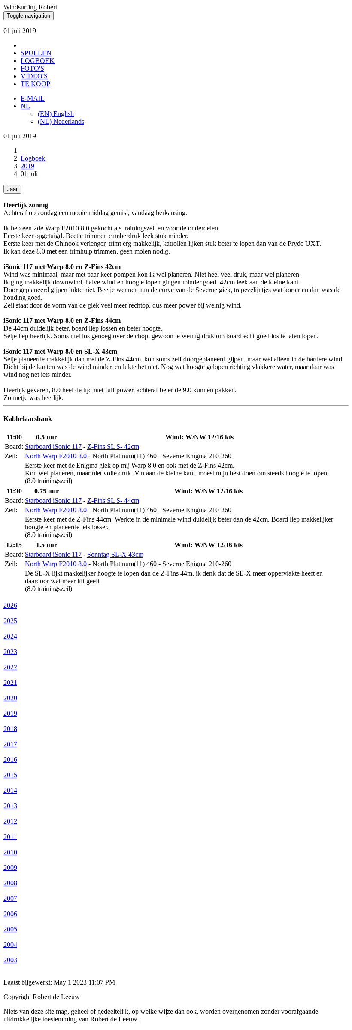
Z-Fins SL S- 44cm (113, 500)
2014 (10, 790)
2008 (10, 883)
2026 (10, 605)
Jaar (12, 189)
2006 (10, 913)
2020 (10, 698)
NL (25, 106)
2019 (27, 166)
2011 (10, 836)
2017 (10, 744)
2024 (10, 636)
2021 (10, 682)
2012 (10, 821)
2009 (10, 867)
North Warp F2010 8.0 (56, 456)
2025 (10, 620)
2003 (10, 960)
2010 (10, 852)
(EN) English (56, 113)
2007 (10, 898)
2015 (10, 775)
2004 (10, 944)
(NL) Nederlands (61, 121)
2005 (10, 929)
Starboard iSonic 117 (53, 446)
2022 (10, 667)
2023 (10, 651)
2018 (10, 728)
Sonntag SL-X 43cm (115, 554)
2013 (10, 805)
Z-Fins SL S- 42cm (113, 446)
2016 (10, 759)
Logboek (33, 158)
